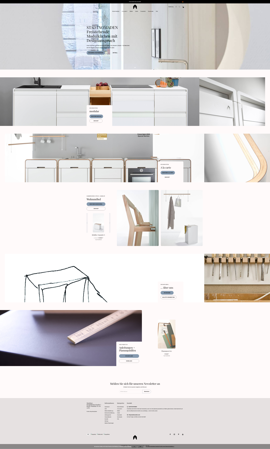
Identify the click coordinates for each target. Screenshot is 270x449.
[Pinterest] (178, 434)
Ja (134, 446)
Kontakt (106, 419)
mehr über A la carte (167, 172)
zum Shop (96, 120)
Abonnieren (146, 391)
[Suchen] (179, 7)
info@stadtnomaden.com (134, 414)
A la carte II (124, 11)
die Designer (167, 292)
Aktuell (115, 52)
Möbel (131, 11)
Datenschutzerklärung (109, 412)
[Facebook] (170, 434)
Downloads (150, 11)
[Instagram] (174, 434)
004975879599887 (133, 406)
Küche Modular (115, 11)
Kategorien (120, 403)
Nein (140, 446)
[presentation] (109, 222)
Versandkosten (108, 417)
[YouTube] (182, 434)
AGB (106, 408)
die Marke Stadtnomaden (95, 52)
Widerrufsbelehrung (109, 410)
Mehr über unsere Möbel (96, 204)
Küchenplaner (129, 356)
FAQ (157, 11)
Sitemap (106, 421)
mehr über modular (96, 116)
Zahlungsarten (108, 414)
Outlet (136, 11)
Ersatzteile (143, 11)
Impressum (107, 406)
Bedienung (171, 6)
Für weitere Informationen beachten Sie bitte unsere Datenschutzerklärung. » (160, 446)
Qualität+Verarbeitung (168, 297)
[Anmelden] (176, 7)
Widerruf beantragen (109, 423)
